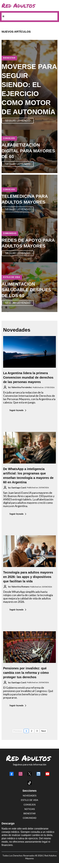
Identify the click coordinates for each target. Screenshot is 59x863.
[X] (29, 773)
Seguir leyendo (16, 410)
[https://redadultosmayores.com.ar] (29, 5)
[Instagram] (20, 773)
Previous (17, 731)
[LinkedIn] (38, 773)
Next (43, 731)
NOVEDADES (29, 795)
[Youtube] (47, 773)
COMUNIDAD (29, 818)
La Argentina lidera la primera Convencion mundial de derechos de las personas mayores (28, 377)
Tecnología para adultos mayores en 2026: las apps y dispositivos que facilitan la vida (28, 577)
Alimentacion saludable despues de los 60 (26, 290)
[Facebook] (11, 773)
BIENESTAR (29, 813)
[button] (3, 16)
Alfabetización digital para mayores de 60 (28, 151)
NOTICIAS (29, 809)
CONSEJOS (30, 804)
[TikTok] (29, 782)
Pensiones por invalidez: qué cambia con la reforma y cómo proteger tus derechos (26, 673)
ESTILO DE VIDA (29, 800)
